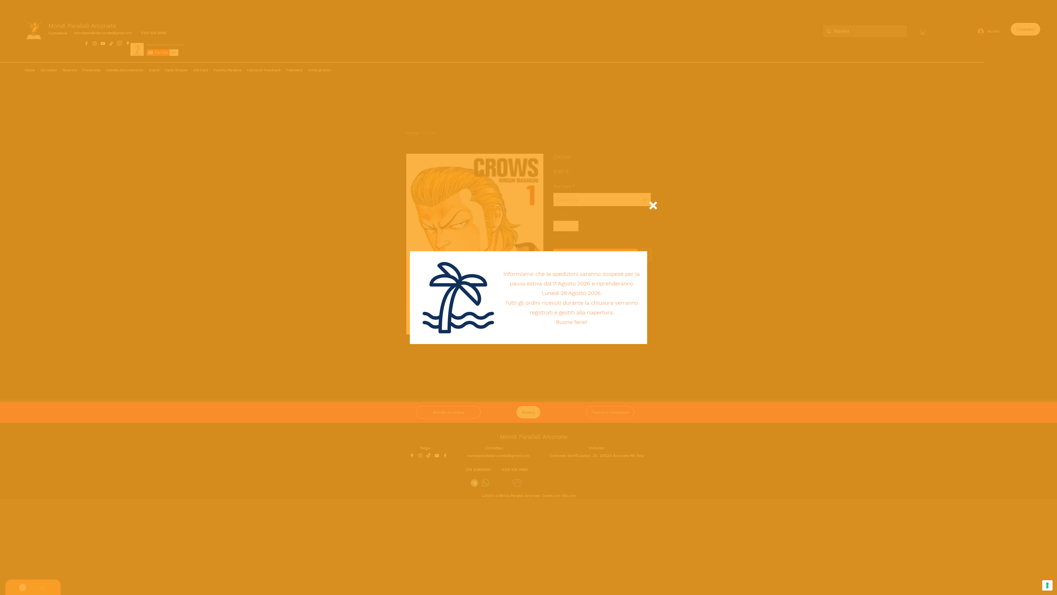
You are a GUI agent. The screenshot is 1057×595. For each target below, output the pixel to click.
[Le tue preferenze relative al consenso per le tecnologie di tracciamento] (1047, 585)
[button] (653, 205)
